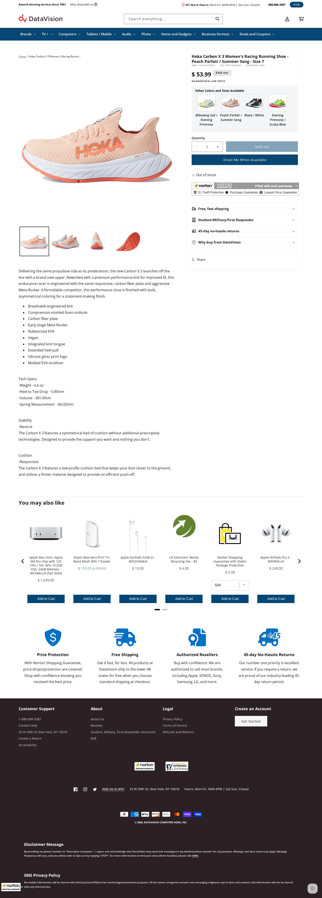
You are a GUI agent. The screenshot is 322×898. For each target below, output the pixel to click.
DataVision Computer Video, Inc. (165, 822)
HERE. (195, 855)
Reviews (97, 725)
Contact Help (28, 725)
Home (22, 56)
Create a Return (30, 738)
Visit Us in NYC (113, 789)
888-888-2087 (276, 5)
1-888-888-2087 (30, 719)
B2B (93, 738)
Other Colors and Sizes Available (219, 91)
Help (296, 4)
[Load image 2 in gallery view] (65, 241)
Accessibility (28, 745)
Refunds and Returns (178, 732)
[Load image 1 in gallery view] (34, 241)
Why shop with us (81, 4)
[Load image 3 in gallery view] (96, 241)
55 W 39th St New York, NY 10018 (43, 732)
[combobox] (173, 19)
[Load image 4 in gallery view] (128, 241)
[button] (12, 887)
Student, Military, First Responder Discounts (123, 732)
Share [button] (201, 259)
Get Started (251, 721)
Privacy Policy (172, 719)
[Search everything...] (217, 19)
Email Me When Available (244, 160)
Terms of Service (175, 725)
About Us (97, 719)
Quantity (198, 138)
